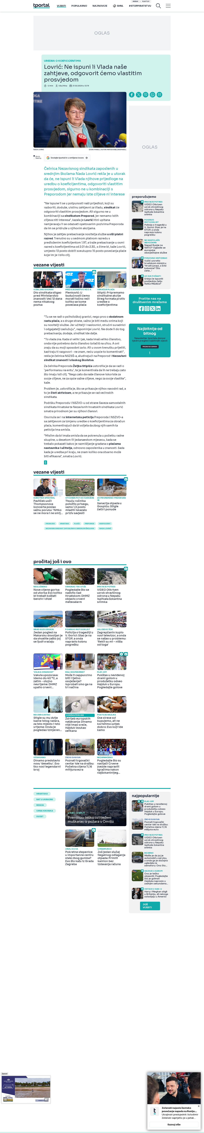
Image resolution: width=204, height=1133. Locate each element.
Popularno (79, 5)
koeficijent (104, 524)
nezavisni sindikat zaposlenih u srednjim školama (70, 528)
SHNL (120, 5)
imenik (135, 1)
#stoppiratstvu (140, 5)
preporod (89, 524)
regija (40, 805)
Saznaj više (174, 1124)
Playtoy (145, 1)
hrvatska (64, 524)
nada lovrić (105, 528)
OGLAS (102, 33)
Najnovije (100, 5)
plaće (77, 524)
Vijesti (61, 5)
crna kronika (44, 811)
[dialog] (174, 1101)
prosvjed (50, 524)
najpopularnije (145, 796)
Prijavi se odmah (150, 347)
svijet (39, 816)
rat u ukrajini (44, 799)
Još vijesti (147, 906)
